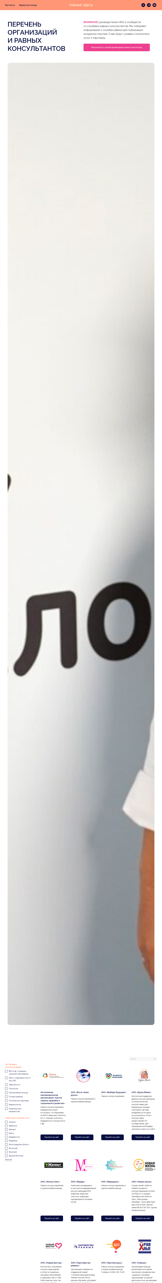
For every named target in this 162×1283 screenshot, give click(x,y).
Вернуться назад (28, 5)
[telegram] (149, 5)
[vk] (143, 5)
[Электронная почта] (154, 5)
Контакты (10, 5)
